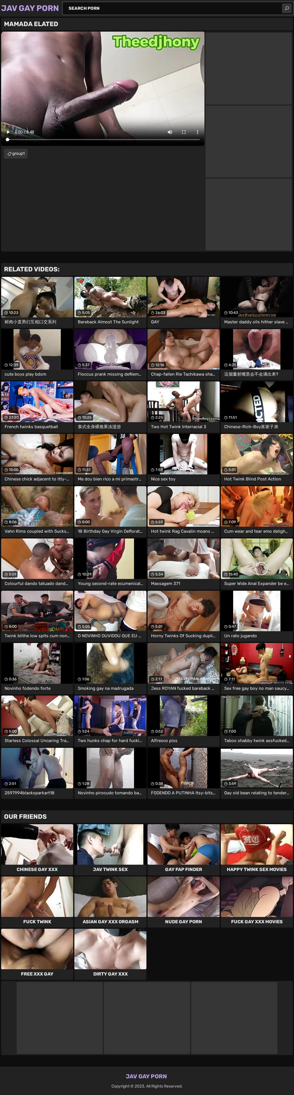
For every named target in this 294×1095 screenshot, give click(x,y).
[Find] (287, 8)
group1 (18, 153)
